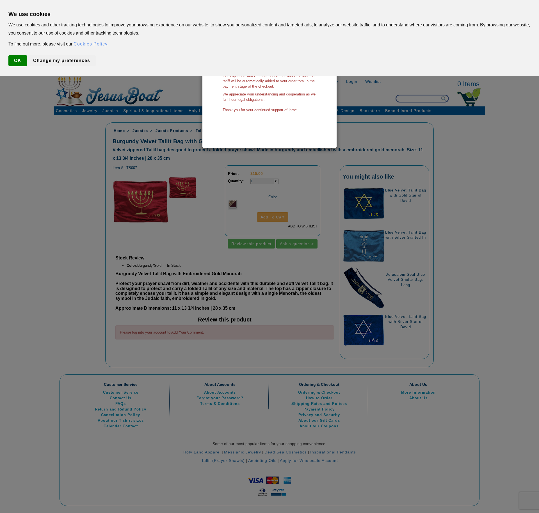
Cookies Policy (91, 44)
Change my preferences (61, 60)
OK (17, 60)
